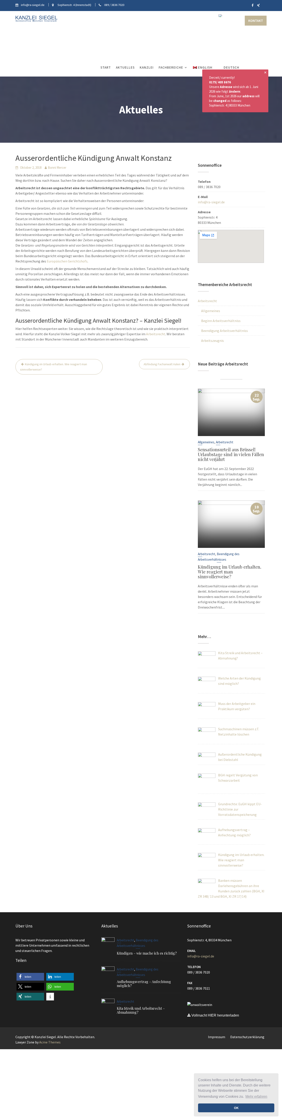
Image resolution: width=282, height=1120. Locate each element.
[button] (30, 977)
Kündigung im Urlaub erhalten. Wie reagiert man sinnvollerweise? (53, 366)
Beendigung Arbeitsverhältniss (224, 330)
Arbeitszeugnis (212, 340)
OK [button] (236, 1108)
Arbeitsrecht (155, 334)
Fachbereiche (171, 67)
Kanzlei (147, 67)
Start (105, 67)
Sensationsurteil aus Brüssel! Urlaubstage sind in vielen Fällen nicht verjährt (231, 454)
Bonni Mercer (57, 167)
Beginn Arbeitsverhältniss (221, 320)
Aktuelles (125, 67)
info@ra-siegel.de (211, 202)
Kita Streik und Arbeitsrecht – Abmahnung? (141, 1010)
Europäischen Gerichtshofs (67, 261)
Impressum (216, 1037)
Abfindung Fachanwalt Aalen (162, 364)
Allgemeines (210, 311)
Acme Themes (50, 1042)
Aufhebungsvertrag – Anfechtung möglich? (144, 983)
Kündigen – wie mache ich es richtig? (147, 953)
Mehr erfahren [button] (256, 1096)
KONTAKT (255, 20)
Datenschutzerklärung (247, 1037)
